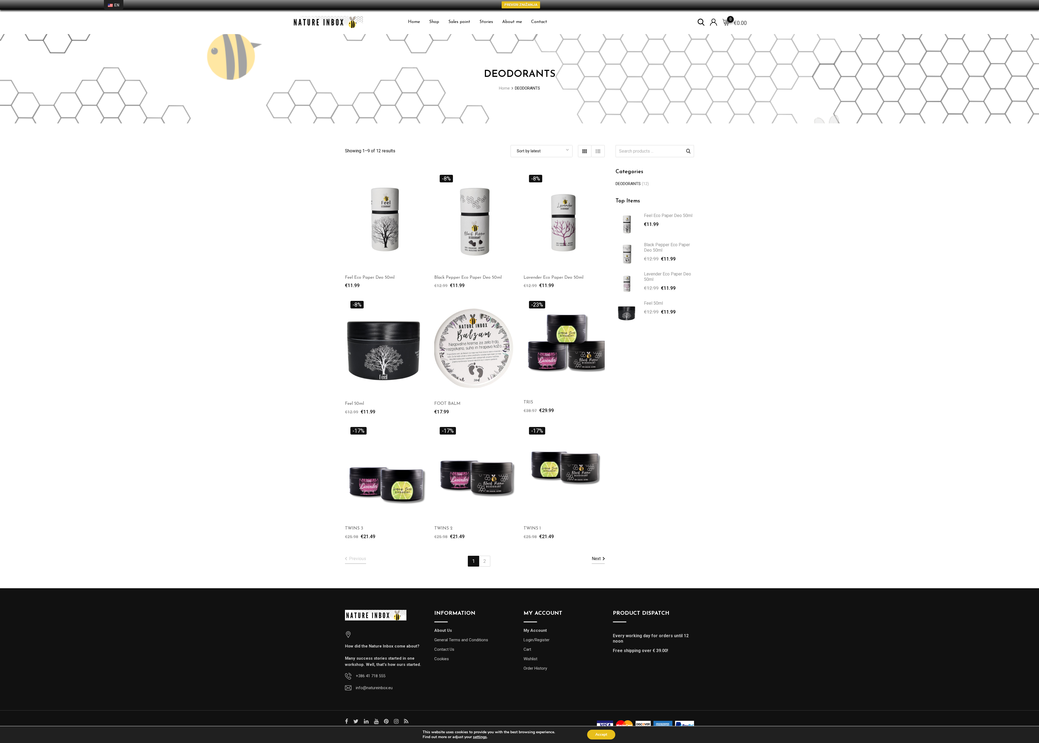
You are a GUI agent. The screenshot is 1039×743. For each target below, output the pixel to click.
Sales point (459, 22)
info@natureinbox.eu (374, 687)
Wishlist (530, 658)
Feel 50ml (354, 404)
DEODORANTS (628, 183)
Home (414, 22)
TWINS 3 (354, 528)
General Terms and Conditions (461, 639)
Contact (539, 22)
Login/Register (537, 639)
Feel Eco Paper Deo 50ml (369, 277)
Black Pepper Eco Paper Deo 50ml (468, 277)
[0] (725, 22)
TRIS (528, 402)
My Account (535, 630)
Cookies (441, 658)
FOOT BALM (447, 404)
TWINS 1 (532, 528)
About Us (443, 630)
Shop (434, 22)
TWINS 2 (443, 528)
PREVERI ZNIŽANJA (520, 5)
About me (512, 22)
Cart (527, 649)
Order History (535, 668)
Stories (486, 22)
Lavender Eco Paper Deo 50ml (553, 277)
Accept (601, 734)
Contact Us (444, 649)
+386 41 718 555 (370, 675)
